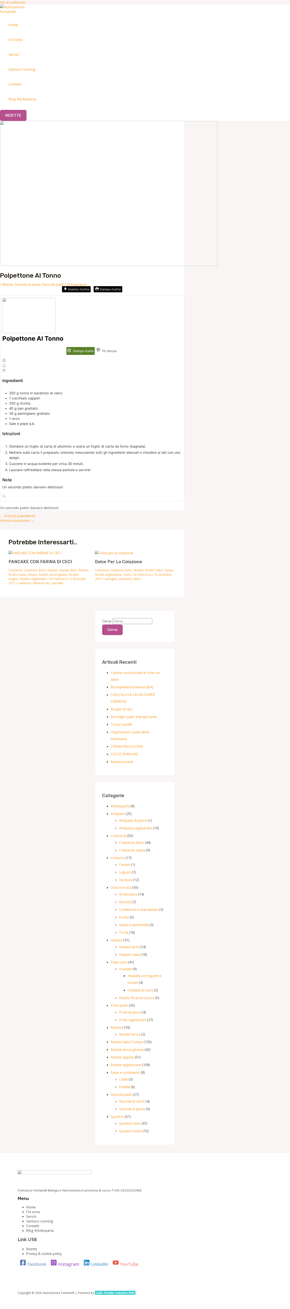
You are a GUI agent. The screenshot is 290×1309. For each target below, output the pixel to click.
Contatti (14, 84)
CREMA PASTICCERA (127, 746)
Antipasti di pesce (133, 820)
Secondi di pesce (28, 284)
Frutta (124, 917)
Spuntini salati (130, 1131)
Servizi (13, 54)
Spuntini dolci (130, 1123)
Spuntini (117, 1116)
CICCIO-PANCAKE (124, 754)
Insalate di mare (140, 990)
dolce (137, 579)
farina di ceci (41, 583)
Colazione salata (132, 850)
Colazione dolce (35, 570)
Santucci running (21, 69)
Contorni (118, 857)
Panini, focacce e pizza (136, 997)
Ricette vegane (122, 1057)
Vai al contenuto (13, 2)
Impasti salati (129, 954)
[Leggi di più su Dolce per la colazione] (114, 553)
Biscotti (125, 902)
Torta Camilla (121, 724)
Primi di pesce (130, 1012)
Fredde (124, 1087)
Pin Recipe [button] (109, 351)
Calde (123, 1079)
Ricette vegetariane (33, 579)
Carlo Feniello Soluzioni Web (115, 1293)
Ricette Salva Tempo (22, 575)
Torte (127, 575)
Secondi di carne (132, 1101)
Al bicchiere (128, 894)
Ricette (7, 284)
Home (13, 24)
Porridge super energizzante (134, 716)
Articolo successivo (17, 520)
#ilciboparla (120, 806)
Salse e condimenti (125, 1072)
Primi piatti (119, 1005)
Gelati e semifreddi (134, 925)
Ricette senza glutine (53, 575)
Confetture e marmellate (138, 909)
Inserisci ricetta (78, 289)
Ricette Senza (129, 1034)
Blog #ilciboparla (22, 99)
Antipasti (118, 813)
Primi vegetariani (132, 1020)
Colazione (15, 570)
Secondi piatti (53, 284)
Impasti (52, 570)
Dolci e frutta (121, 887)
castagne (110, 579)
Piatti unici (119, 962)
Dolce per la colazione (118, 561)
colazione (24, 583)
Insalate (125, 969)
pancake (57, 583)
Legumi (125, 872)
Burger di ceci (121, 709)
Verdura (125, 880)
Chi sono (15, 39)
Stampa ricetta (110, 289)
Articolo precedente (17, 516)
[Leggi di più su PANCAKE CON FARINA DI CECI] (34, 553)
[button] (13, 115)
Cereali (124, 864)
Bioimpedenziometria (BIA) (132, 687)
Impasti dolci (68, 570)
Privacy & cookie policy (44, 1253)
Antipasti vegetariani (135, 828)
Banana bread (122, 761)
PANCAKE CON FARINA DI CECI (40, 561)
